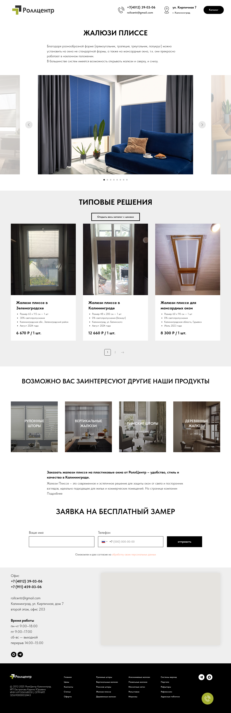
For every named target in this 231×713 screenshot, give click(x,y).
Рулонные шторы (104, 677)
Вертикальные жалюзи (107, 682)
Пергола (165, 682)
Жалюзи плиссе (103, 692)
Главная (68, 677)
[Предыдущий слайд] (28, 124)
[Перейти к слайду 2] (107, 180)
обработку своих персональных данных (134, 554)
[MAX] (209, 679)
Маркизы (132, 696)
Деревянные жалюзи (106, 696)
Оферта (68, 696)
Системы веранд (169, 677)
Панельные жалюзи (137, 682)
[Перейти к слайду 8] (127, 180)
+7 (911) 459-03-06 (26, 587)
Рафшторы (166, 687)
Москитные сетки (136, 687)
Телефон (104, 532)
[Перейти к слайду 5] (117, 180)
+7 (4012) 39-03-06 (26, 581)
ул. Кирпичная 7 (184, 7)
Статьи (67, 692)
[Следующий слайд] (202, 124)
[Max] (13, 654)
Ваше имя (36, 532)
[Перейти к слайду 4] (114, 180)
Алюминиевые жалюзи (139, 677)
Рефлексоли (166, 692)
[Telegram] (20, 654)
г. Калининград (181, 12)
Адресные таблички (170, 696)
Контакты (68, 687)
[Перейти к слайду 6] (120, 180)
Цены (66, 682)
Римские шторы (103, 687)
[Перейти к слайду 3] (110, 180)
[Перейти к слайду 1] (104, 180)
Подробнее (54, 493)
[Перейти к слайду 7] (123, 180)
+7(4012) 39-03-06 (141, 7)
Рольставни (133, 692)
